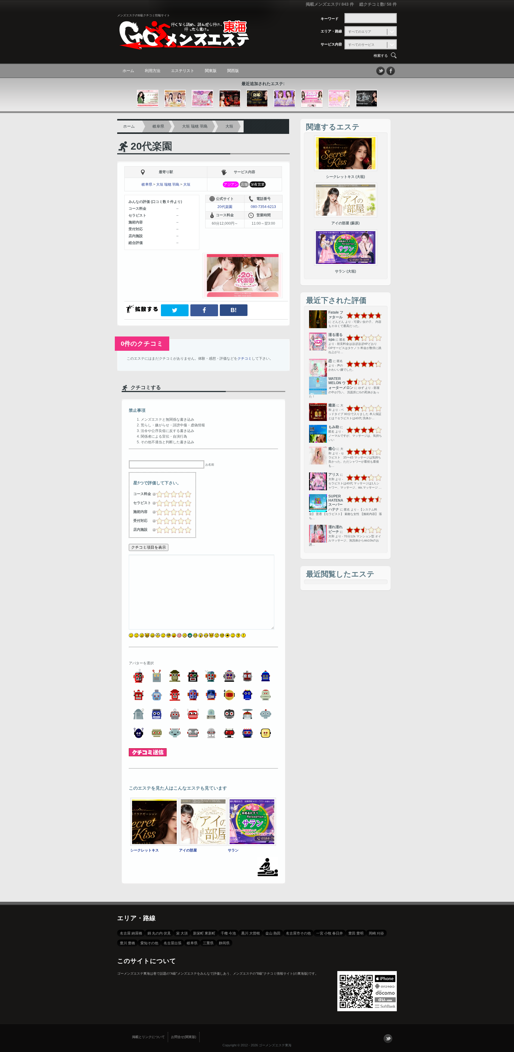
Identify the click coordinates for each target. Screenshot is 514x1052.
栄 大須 (182, 933)
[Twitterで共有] (175, 310)
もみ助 (333, 427)
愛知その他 (149, 942)
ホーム (128, 70)
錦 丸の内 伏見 (159, 933)
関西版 (233, 70)
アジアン (231, 184)
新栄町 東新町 (204, 933)
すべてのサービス (361, 44)
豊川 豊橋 (127, 942)
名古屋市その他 (298, 933)
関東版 (211, 70)
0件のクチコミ (142, 343)
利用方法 (152, 70)
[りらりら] (366, 99)
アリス (333, 474)
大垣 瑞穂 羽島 (195, 126)
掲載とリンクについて (148, 1037)
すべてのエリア (359, 31)
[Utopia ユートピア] (175, 99)
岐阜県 (158, 126)
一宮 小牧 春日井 (329, 933)
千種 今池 (228, 933)
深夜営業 (257, 184)
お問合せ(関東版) (183, 1037)
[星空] (230, 99)
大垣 (229, 126)
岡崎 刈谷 (376, 933)
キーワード (330, 19)
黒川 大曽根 (250, 933)
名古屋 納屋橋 (131, 933)
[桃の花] (202, 99)
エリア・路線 (331, 31)
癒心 (332, 449)
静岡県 (224, 942)
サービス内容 (331, 44)
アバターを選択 (141, 663)
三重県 (208, 942)
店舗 (244, 184)
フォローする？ (387, 1038)
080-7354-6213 (263, 207)
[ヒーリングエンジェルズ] (284, 99)
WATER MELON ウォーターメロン (340, 383)
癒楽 (332, 405)
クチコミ (244, 358)
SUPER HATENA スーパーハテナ (335, 502)
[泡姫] (257, 99)
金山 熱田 (272, 933)
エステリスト (182, 70)
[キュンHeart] (312, 99)
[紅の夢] (339, 99)
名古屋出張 (172, 942)
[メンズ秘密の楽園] (148, 99)
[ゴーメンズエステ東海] (184, 46)
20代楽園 (151, 146)
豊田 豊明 (355, 933)
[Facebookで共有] (204, 310)
